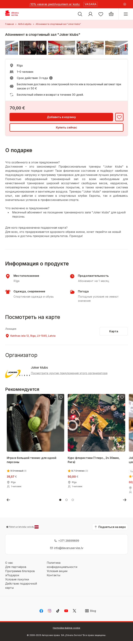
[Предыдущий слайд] (8, 500)
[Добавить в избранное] (119, 117)
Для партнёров (15, 567)
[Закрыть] (125, 4)
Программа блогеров (20, 571)
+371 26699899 (68, 540)
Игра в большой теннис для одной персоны (31, 460)
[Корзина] (111, 14)
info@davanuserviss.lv (68, 548)
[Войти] (90, 14)
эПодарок (12, 575)
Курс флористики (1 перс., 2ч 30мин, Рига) (94, 460)
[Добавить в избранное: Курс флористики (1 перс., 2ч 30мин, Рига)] (122, 397)
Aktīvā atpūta (25, 24)
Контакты (53, 575)
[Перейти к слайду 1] (60, 500)
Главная (9, 24)
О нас (9, 562)
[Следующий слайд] (125, 500)
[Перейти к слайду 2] (66, 500)
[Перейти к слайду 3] (73, 500)
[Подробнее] (51, 78)
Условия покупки (17, 579)
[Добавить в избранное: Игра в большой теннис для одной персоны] (61, 397)
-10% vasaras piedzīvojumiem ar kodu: (54, 4)
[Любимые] (101, 14)
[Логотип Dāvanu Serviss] (15, 14)
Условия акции (57, 571)
